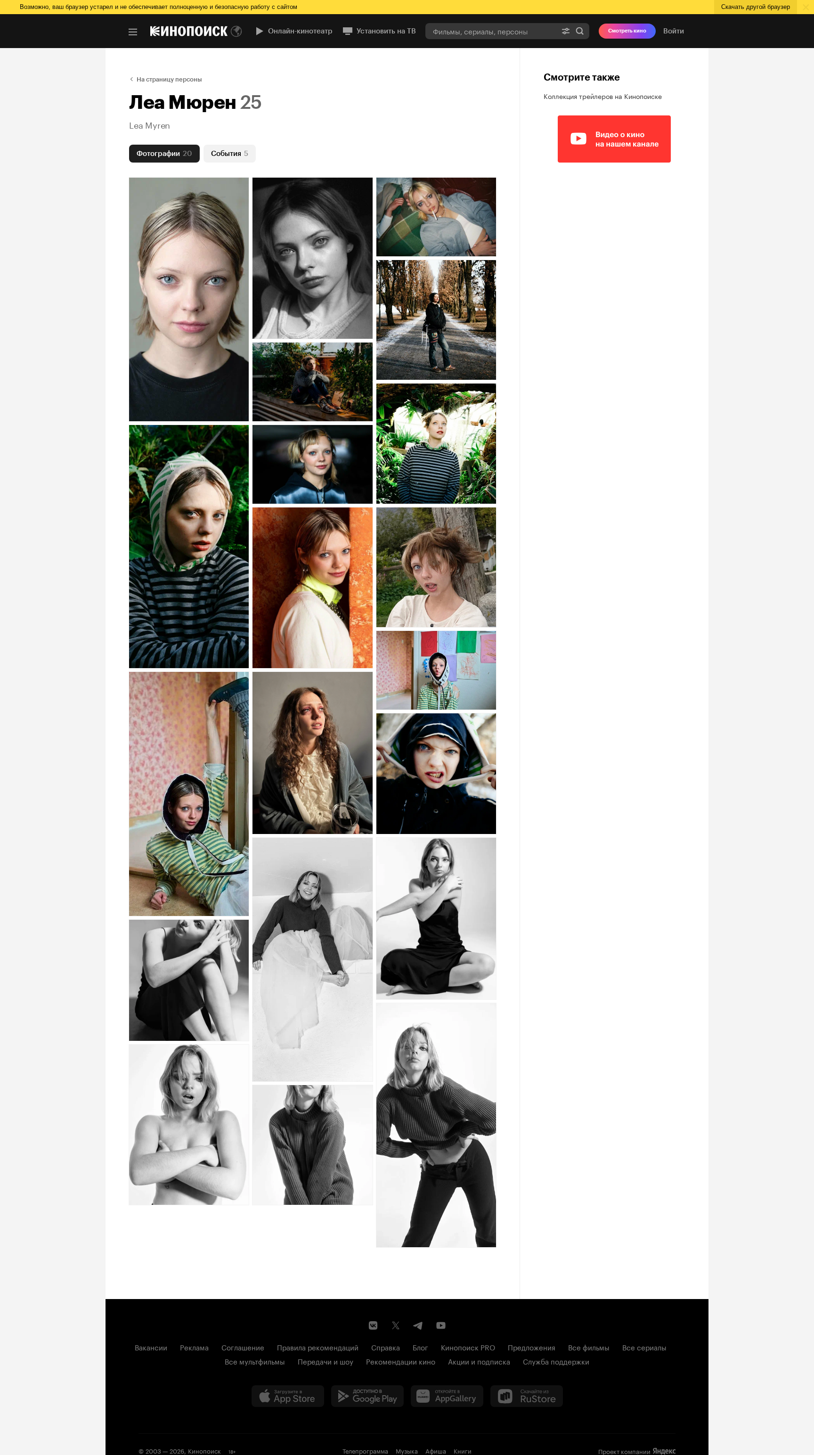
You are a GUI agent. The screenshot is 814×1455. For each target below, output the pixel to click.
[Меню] (132, 32)
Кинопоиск (204, 1450)
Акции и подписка (479, 1360)
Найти (580, 31)
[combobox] (490, 31)
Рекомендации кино (400, 1360)
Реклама (194, 1346)
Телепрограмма (365, 1450)
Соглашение (242, 1346)
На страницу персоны (169, 79)
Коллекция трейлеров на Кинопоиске (603, 95)
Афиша (435, 1450)
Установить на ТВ (386, 31)
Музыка (407, 1450)
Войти (673, 31)
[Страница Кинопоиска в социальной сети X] (395, 1325)
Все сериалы (644, 1346)
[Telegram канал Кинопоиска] (418, 1325)
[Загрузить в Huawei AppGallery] (447, 1396)
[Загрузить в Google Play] (367, 1396)
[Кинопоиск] (189, 31)
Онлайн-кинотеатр (300, 31)
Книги (463, 1450)
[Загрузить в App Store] (288, 1396)
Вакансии (151, 1346)
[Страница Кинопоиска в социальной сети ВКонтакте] (373, 1325)
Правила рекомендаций (317, 1346)
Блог (420, 1346)
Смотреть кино (627, 31)
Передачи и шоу (325, 1360)
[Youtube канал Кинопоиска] (441, 1325)
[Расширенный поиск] (566, 31)
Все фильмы (589, 1346)
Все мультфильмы (255, 1360)
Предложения (531, 1346)
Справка (385, 1346)
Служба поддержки (556, 1360)
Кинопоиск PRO (468, 1346)
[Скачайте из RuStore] (526, 1396)
